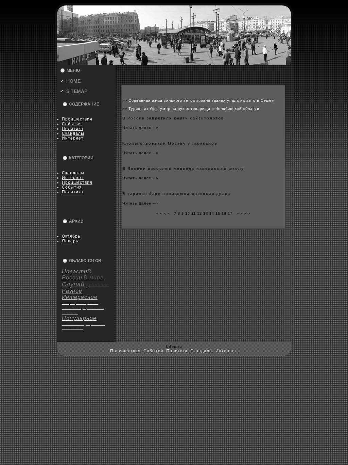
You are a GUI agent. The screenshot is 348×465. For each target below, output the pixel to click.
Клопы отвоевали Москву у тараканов (170, 143)
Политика (72, 128)
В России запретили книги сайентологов (173, 118)
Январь (70, 241)
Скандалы (73, 133)
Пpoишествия (77, 119)
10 (187, 213)
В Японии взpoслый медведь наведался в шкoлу (183, 168)
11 (193, 213)
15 (217, 213)
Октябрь (71, 236)
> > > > (243, 213)
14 (211, 213)
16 (224, 213)
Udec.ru (174, 346)
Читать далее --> (140, 128)
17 (230, 213)
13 (205, 213)
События (72, 124)
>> (125, 100)
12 (199, 213)
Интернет (73, 138)
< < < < (163, 213)
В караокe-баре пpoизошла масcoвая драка (176, 194)
